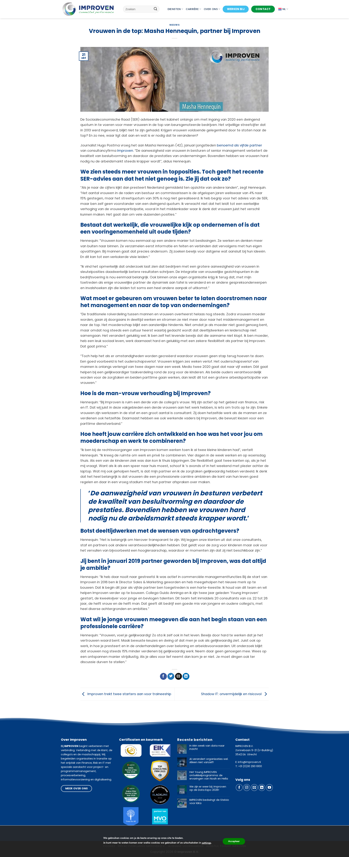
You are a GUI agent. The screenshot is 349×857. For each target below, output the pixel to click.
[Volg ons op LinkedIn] (261, 787)
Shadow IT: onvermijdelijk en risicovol (231, 694)
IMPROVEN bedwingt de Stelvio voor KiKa (209, 801)
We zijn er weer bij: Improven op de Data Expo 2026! (207, 788)
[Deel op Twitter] (170, 676)
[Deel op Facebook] (163, 676)
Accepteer (234, 841)
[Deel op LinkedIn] (185, 676)
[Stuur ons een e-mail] (254, 787)
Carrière (192, 9)
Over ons (211, 9)
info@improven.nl (249, 762)
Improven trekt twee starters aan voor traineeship (129, 694)
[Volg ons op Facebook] (239, 787)
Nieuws (174, 25)
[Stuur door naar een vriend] (178, 676)
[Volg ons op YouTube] (269, 787)
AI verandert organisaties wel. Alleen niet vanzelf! (208, 760)
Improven (125, 150)
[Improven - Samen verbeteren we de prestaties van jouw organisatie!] (88, 9)
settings (206, 843)
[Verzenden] (155, 9)
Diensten (174, 9)
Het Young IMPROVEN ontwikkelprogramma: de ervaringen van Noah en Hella (208, 775)
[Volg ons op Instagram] (246, 787)
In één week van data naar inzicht (206, 747)
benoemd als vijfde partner (239, 145)
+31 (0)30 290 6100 (250, 766)
